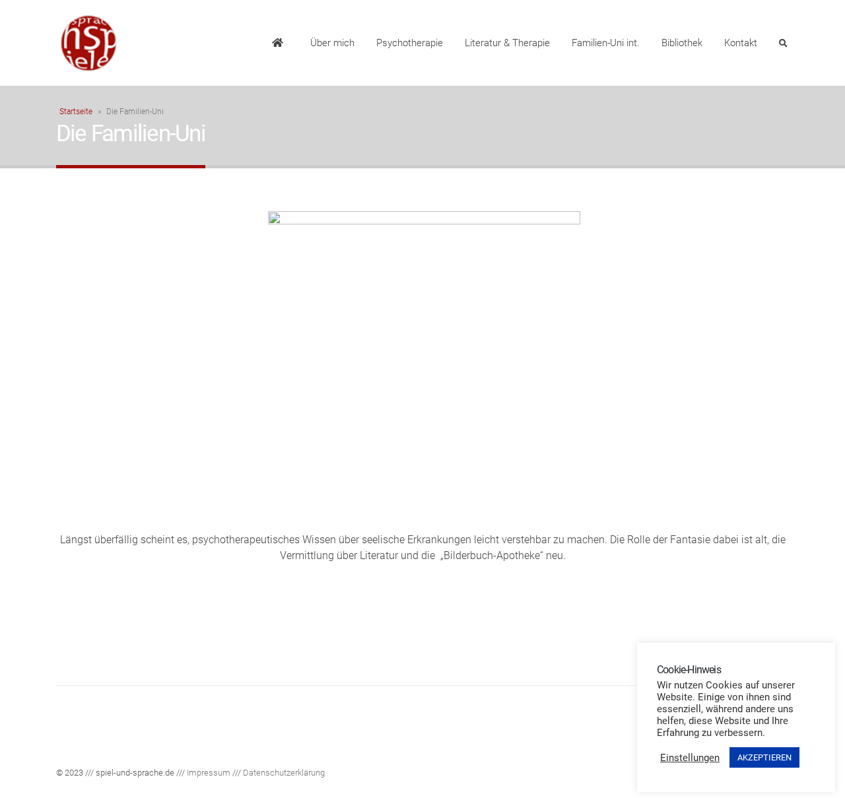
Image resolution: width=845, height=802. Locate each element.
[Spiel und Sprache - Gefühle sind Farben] (89, 43)
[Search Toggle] (783, 43)
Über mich (332, 43)
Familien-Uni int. (606, 43)
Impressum (208, 773)
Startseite (75, 111)
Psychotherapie (409, 43)
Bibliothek (681, 43)
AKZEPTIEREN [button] (764, 757)
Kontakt (740, 43)
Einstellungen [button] (690, 758)
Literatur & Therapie (507, 43)
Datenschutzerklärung (284, 773)
